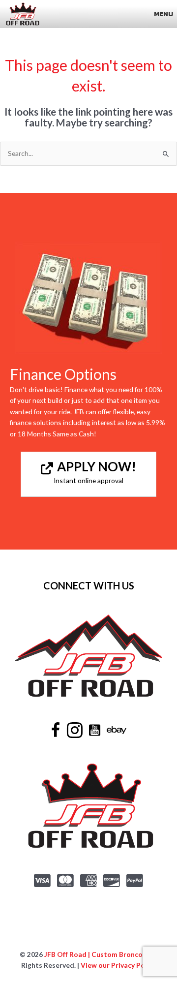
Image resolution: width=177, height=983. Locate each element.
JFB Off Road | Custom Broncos (94, 954)
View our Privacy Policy (118, 965)
